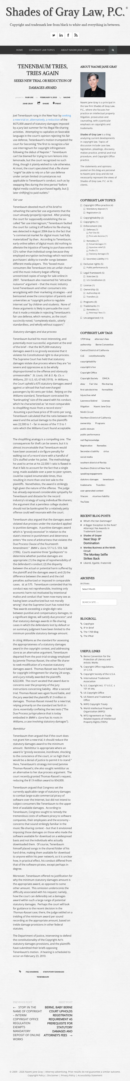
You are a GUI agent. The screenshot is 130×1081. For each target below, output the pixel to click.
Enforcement (90, 225)
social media (86, 456)
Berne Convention (105, 344)
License (87, 285)
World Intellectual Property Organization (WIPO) (98, 710)
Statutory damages (97, 254)
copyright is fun (88, 367)
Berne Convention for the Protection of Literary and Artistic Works (97, 659)
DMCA (105, 378)
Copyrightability (92, 217)
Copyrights (89, 221)
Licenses (106, 400)
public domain (87, 428)
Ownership (89, 289)
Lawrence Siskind (88, 400)
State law (91, 276)
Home (19, 49)
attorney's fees (102, 339)
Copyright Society (89, 378)
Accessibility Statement (90, 1075)
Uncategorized (91, 317)
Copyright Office (88, 372)
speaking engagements (91, 473)
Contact (100, 49)
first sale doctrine (89, 389)
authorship (85, 344)
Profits (92, 250)
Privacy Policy (68, 1075)
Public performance (96, 267)
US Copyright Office (94, 692)
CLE (82, 355)
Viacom (84, 496)
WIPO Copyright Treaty (95, 704)
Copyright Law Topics (42, 49)
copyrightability (88, 361)
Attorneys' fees (95, 312)
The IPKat (89, 635)
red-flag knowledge (89, 440)
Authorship (92, 293)
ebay (82, 383)
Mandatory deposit (96, 208)
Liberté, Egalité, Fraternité (97, 562)
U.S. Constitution (94, 280)
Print (58, 103)
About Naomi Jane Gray (75, 49)
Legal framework (92, 272)
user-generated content (91, 490)
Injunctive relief (96, 247)
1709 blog (85, 339)
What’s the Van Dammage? (98, 520)
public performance (90, 434)
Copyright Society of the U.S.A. (100, 674)
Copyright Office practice (97, 205)
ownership (85, 423)
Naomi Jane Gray (89, 102)
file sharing (32, 972)
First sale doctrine (97, 236)
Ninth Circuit (87, 412)
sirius (106, 451)
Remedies (91, 240)
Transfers (91, 296)
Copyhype (89, 623)
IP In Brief (89, 627)
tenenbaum (43, 977)
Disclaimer (52, 1075)
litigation (84, 406)
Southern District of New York (95, 468)
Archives (84, 583)
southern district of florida (93, 462)
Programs (89, 301)
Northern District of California (95, 417)
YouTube (84, 501)
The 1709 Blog (91, 631)
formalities (107, 389)
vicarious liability (100, 496)
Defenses (91, 229)
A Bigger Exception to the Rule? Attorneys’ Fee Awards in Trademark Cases (100, 528)
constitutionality (97, 355)
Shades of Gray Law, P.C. (65, 12)
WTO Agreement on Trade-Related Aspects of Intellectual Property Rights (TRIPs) (100, 718)
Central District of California (94, 350)
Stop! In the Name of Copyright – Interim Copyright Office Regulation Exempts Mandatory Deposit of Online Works (27, 1023)
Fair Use (29, 97)
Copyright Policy (36, 1075)
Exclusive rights (92, 263)
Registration (92, 212)
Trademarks (90, 305)
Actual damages (96, 244)
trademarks (86, 485)
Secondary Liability (95, 258)
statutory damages (53, 972)
